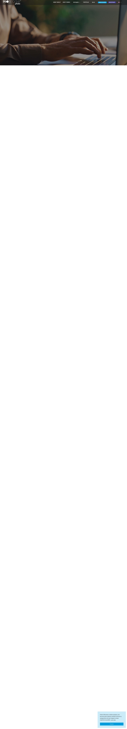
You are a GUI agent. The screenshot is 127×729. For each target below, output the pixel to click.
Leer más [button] (113, 720)
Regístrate (112, 2)
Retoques (76, 2)
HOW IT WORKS (66, 2)
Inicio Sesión (102, 2)
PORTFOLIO (86, 2)
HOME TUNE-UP (57, 2)
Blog (93, 2)
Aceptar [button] (112, 724)
